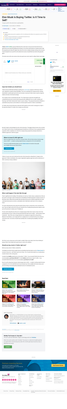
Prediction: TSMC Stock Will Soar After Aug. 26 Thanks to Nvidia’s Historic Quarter (38, 291)
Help (65, 1)
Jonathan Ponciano (11, 288)
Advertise (19, 384)
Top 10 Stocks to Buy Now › (60, 4)
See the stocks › (9, 148)
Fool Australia (39, 376)
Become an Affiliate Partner (58, 382)
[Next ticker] (56, 9)
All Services (31, 375)
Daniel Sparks (6, 25)
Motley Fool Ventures (57, 379)
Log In (61, 1)
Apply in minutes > (57, 90)
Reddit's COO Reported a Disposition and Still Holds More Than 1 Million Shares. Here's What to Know (23, 306)
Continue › (8, 346)
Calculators (48, 379)
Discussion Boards (49, 378)
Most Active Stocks (60, 8)
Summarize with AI (22, 28)
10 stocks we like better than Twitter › (11, 39)
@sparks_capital (22, 323)
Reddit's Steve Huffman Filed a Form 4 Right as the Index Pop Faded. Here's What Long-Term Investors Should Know (37, 306)
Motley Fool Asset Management (59, 375)
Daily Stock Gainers (60, 10)
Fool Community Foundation (58, 381)
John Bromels (24, 288)
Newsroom (20, 381)
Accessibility (55, 1)
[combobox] (9, 1)
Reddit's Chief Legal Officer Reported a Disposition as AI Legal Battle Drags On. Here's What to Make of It (8, 292)
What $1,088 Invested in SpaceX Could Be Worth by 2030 (23, 291)
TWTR (7, 46)
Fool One (30, 383)
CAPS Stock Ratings (48, 376)
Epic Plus (30, 380)
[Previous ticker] (3, 9)
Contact (19, 383)
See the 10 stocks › (8, 269)
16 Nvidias (34, 337)
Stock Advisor (31, 377)
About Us (19, 376)
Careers (19, 378)
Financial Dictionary (49, 381)
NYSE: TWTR (14, 61)
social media (26, 89)
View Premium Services (58, 365)
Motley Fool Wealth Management (57, 378)
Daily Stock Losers (61, 11)
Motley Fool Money (31, 385)
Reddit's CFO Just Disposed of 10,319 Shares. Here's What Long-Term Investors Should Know (8, 305)
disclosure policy (17, 330)
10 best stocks (25, 143)
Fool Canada (39, 378)
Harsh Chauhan (39, 288)
